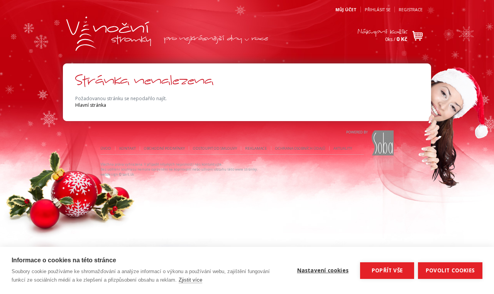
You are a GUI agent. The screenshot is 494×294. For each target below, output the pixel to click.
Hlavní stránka (90, 105)
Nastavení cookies (323, 270)
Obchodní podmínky (164, 148)
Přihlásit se (378, 9)
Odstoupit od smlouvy (215, 148)
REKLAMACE (256, 148)
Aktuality (342, 148)
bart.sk (128, 174)
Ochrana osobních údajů (300, 148)
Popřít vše (387, 270)
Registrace (411, 9)
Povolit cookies (450, 270)
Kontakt (127, 148)
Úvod (105, 148)
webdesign (109, 174)
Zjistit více (190, 280)
